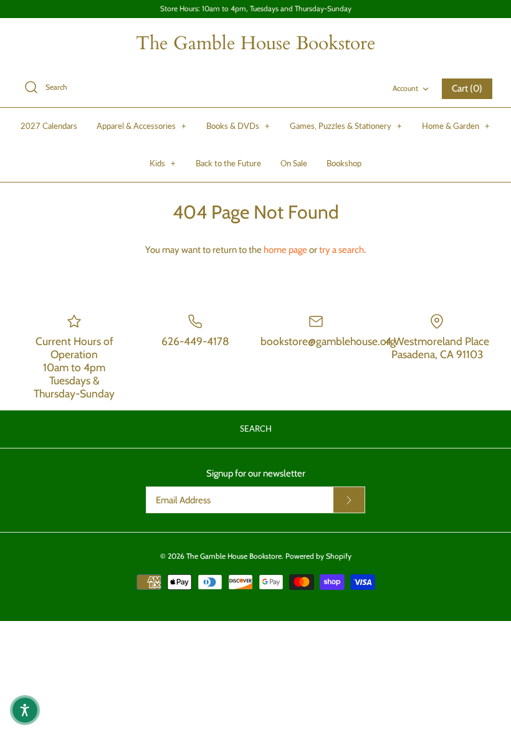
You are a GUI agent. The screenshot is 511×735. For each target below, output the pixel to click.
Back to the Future (228, 163)
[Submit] (349, 500)
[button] (25, 710)
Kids (163, 163)
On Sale (293, 163)
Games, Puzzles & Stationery (346, 126)
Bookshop (344, 163)
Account (405, 88)
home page (285, 249)
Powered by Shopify (318, 556)
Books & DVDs (238, 126)
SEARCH (256, 429)
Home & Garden (456, 126)
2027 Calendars (49, 126)
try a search (341, 249)
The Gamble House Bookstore (234, 556)
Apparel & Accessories (141, 126)
